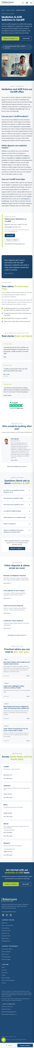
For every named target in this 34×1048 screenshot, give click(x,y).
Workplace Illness (6, 941)
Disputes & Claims (10, 10)
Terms (14, 1036)
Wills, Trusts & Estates (7, 925)
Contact (4, 983)
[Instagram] (10, 915)
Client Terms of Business (7, 1006)
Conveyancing (5, 928)
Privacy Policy (5, 1036)
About (3, 967)
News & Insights (6, 977)
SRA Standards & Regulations (8, 1014)
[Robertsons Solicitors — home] (8, 2)
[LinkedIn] (3, 915)
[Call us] (23, 2)
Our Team (4, 970)
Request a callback (9, 38)
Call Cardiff (26, 38)
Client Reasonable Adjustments (9, 1011)
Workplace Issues (6, 930)
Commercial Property (7, 949)
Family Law (4, 923)
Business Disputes (6, 951)
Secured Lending (6, 959)
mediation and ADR (15, 109)
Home (3, 10)
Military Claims (5, 938)
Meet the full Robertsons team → (17, 466)
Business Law (5, 954)
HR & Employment (6, 956)
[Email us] (27, 2)
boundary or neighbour (15, 158)
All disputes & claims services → (17, 635)
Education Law (5, 933)
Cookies (10, 1036)
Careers (4, 975)
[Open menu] (30, 2)
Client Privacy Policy (6, 1009)
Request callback (25, 1045)
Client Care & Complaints (8, 980)
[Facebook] (6, 915)
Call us (10, 1045)
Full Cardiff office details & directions (15, 244)
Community (4, 972)
